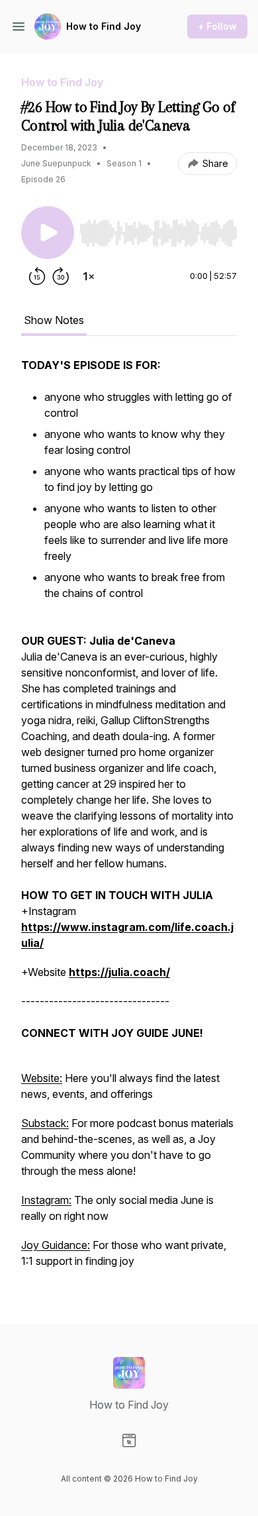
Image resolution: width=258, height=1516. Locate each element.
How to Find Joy (103, 26)
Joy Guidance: (55, 1245)
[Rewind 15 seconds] (37, 276)
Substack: (45, 1123)
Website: (41, 1078)
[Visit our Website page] (129, 1440)
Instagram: (46, 1200)
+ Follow (217, 26)
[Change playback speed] (88, 276)
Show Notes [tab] (54, 320)
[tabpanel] (129, 819)
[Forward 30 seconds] (61, 276)
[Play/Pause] (47, 232)
